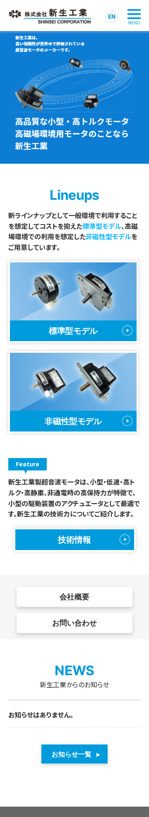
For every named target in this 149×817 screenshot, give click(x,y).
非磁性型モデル (108, 236)
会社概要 (74, 596)
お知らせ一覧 (71, 754)
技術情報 (74, 540)
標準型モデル (101, 226)
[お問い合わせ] (74, 635)
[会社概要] (74, 609)
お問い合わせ (74, 622)
